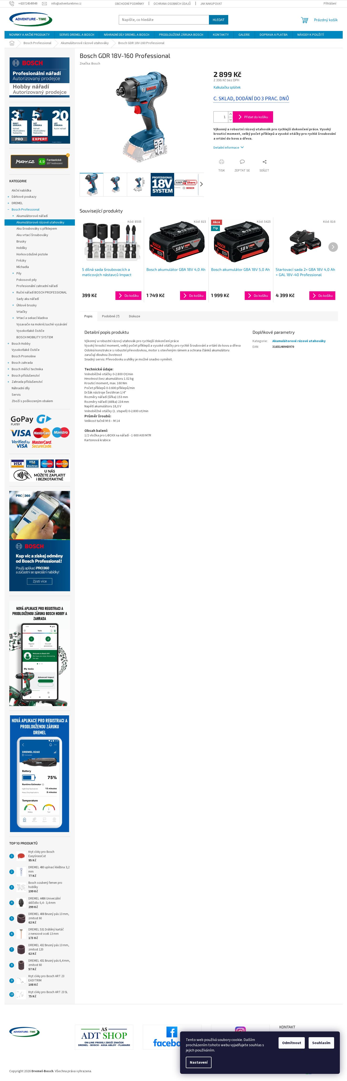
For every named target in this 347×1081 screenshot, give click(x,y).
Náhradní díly (21, 388)
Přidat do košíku (256, 117)
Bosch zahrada (22, 362)
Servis (16, 394)
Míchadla (22, 267)
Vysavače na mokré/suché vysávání (41, 324)
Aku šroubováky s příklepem (36, 228)
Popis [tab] (88, 316)
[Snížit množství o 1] (230, 119)
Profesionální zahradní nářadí (37, 286)
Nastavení (198, 1062)
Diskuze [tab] (134, 316)
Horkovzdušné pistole (32, 254)
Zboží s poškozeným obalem (32, 401)
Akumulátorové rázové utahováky (40, 222)
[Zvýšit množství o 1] (230, 114)
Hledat (218, 20)
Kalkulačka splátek (227, 87)
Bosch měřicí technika (27, 369)
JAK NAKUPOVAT (211, 4)
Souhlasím (321, 1043)
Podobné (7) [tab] (110, 316)
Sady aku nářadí (27, 299)
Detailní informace (226, 147)
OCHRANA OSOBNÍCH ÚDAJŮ (172, 4)
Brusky (21, 241)
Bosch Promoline (24, 356)
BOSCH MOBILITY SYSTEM (34, 337)
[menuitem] (29, 35)
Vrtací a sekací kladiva (32, 318)
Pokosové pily (26, 280)
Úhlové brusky (26, 305)
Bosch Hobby (21, 343)
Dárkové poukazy (24, 196)
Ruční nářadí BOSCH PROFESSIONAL (41, 292)
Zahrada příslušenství (27, 381)
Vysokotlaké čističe (30, 330)
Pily (18, 273)
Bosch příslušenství (26, 375)
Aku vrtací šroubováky (32, 235)
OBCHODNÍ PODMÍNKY (129, 4)
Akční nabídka (21, 190)
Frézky (21, 260)
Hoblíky (21, 248)
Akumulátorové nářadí (32, 216)
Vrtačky (21, 311)
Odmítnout (291, 1043)
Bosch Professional (25, 209)
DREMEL (17, 203)
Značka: (90, 63)
